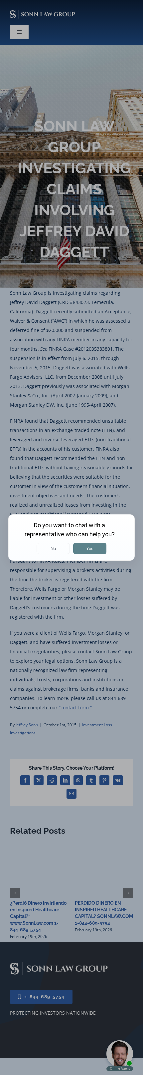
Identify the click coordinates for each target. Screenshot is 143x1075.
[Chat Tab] (71, 537)
